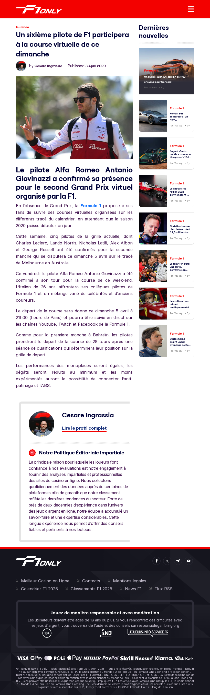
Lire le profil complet (84, 428)
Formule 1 (90, 205)
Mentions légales (129, 580)
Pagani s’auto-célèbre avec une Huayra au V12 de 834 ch (180, 155)
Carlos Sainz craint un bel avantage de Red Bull (180, 343)
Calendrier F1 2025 (39, 588)
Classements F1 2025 (91, 588)
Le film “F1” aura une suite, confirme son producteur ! (180, 268)
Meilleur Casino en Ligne (45, 580)
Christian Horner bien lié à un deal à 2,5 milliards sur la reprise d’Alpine (180, 232)
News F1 (133, 588)
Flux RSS (163, 588)
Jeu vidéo (22, 27)
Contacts (91, 580)
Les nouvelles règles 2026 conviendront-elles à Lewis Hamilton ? (178, 195)
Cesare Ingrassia (48, 66)
